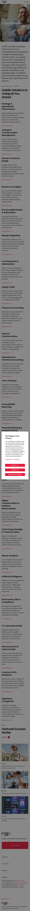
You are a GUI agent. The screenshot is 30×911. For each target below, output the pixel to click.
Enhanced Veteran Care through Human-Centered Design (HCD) (14, 767)
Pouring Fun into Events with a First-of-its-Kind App (14, 820)
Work (4, 763)
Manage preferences (15, 474)
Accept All (15, 465)
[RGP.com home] (4, 2)
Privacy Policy (5, 908)
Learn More (6, 126)
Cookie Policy (8, 459)
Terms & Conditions (13, 908)
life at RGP (20, 885)
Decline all (15, 470)
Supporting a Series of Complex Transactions (15, 793)
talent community (21, 883)
